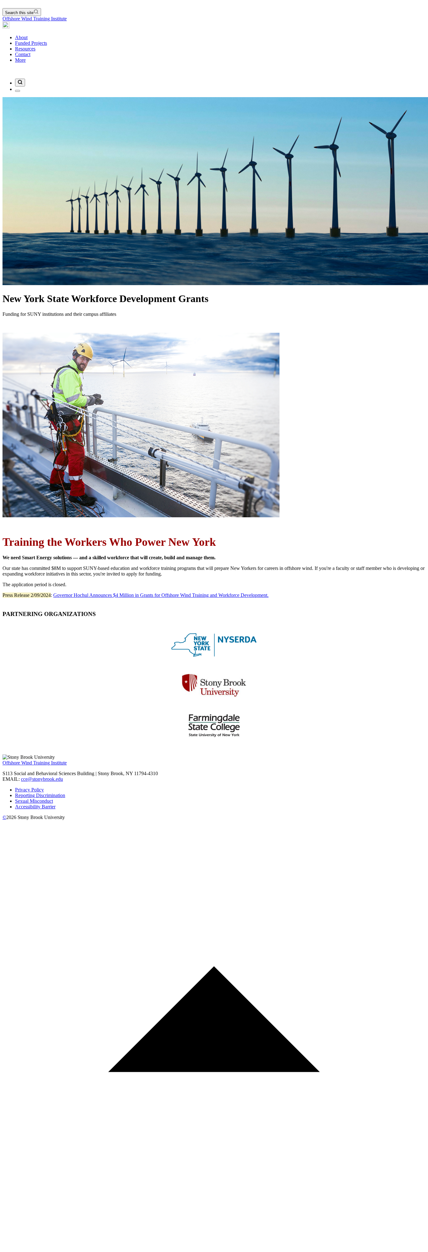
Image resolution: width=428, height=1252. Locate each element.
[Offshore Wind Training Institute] (6, 26)
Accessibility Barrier (35, 806)
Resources (25, 48)
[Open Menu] (17, 91)
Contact (22, 54)
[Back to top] (214, 1246)
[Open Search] (20, 82)
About (21, 37)
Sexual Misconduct (34, 801)
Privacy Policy (29, 789)
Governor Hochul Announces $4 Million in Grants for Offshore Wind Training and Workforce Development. (161, 595)
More (20, 60)
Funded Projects (31, 43)
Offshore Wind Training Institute (35, 18)
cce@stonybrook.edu (42, 779)
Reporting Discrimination (40, 795)
